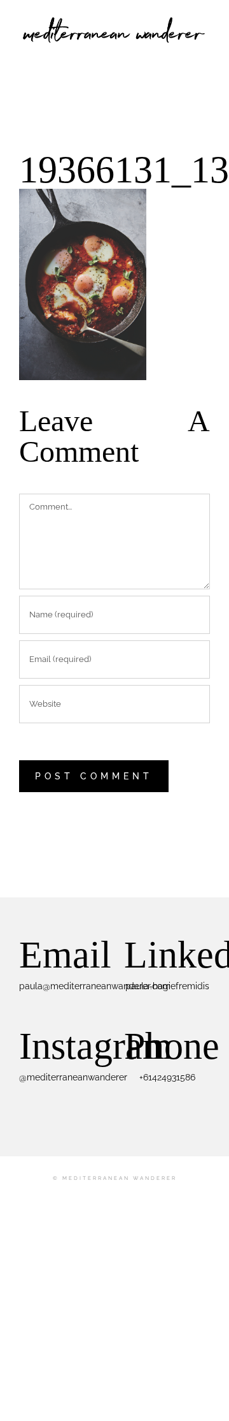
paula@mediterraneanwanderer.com (94, 986)
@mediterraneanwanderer (73, 1077)
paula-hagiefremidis (167, 986)
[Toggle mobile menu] (205, 54)
